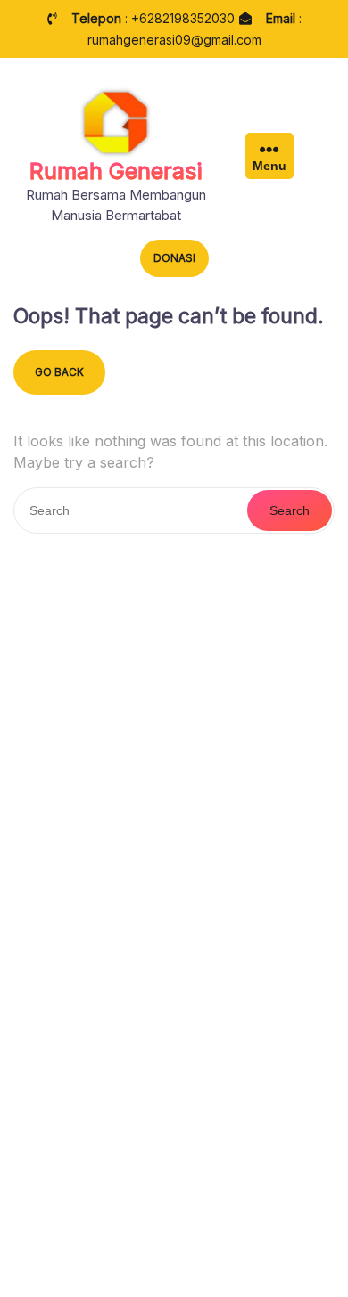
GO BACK (59, 372)
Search (289, 510)
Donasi (174, 258)
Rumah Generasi (115, 171)
